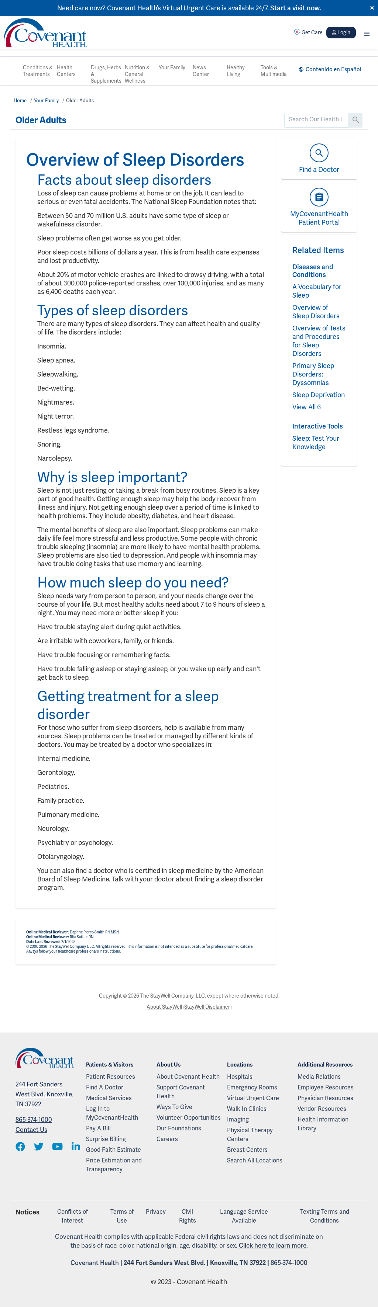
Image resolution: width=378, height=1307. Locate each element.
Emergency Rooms (252, 1087)
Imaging (238, 1119)
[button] (367, 32)
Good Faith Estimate (113, 1150)
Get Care (312, 32)
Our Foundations (179, 1128)
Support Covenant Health (181, 1092)
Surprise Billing (106, 1139)
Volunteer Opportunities (189, 1117)
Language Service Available (244, 1216)
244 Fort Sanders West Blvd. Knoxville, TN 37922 (44, 1094)
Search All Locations (254, 1160)
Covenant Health (95, 1263)
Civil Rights (187, 1216)
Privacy (156, 1212)
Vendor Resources (322, 1109)
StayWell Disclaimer (207, 1006)
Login (343, 32)
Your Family (172, 67)
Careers (167, 1139)
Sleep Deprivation (318, 395)
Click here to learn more (272, 1245)
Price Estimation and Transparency (114, 1165)
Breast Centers (247, 1150)
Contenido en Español (333, 69)
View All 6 (306, 407)
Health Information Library (323, 1124)
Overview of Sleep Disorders (316, 311)
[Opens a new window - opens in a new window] (20, 1147)
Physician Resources (325, 1098)
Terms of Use (122, 1216)
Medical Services (109, 1098)
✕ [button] (372, 8)
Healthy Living (236, 70)
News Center (201, 70)
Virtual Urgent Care (253, 1098)
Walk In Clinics (247, 1109)
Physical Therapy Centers (250, 1134)
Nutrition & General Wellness (137, 74)
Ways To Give (174, 1107)
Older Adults (80, 100)
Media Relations (319, 1077)
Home (20, 100)
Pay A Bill (98, 1128)
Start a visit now (295, 8)
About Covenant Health (188, 1077)
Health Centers (66, 70)
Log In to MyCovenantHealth (112, 1113)
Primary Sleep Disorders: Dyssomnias (313, 374)
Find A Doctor (104, 1087)
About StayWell (164, 1006)
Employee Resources (326, 1087)
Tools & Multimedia (274, 70)
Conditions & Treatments (38, 70)
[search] (316, 119)
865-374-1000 (34, 1120)
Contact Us (31, 1130)
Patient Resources (110, 1077)
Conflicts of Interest (72, 1216)
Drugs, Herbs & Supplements (106, 74)
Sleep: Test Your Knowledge (315, 442)
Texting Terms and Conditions (324, 1216)
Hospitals (239, 1077)
